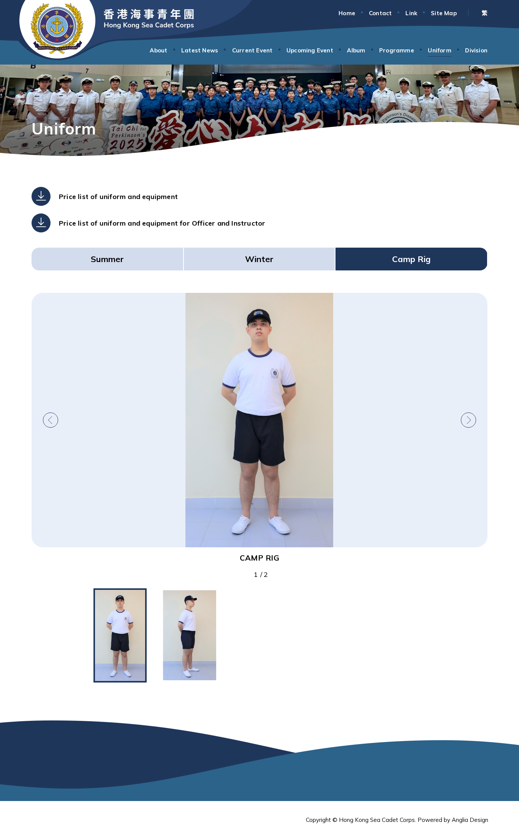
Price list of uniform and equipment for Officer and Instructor (162, 223)
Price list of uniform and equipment (118, 196)
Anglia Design (470, 819)
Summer (107, 259)
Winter (259, 259)
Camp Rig (411, 259)
